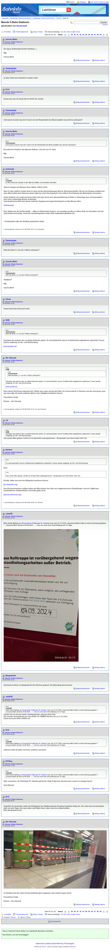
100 (68, 32)
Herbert (9, 450)
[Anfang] (65, 35)
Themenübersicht (22, 32)
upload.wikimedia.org (12, 495)
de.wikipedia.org (10, 485)
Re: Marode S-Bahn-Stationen (13, 42)
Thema (58, 18)
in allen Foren (75, 32)
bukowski (10, 169)
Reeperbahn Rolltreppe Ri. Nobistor (36, 523)
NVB (7, 320)
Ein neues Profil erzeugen (100, 2)
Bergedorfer (11, 676)
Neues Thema (38, 32)
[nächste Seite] (104, 35)
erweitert (105, 24)
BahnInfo (72, 946)
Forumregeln (69, 944)
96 (92, 35)
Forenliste (7, 32)
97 (95, 35)
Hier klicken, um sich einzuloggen (15, 935)
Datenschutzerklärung (54, 944)
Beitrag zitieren (100, 60)
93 (83, 35)
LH (7, 420)
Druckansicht (55, 921)
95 (89, 35)
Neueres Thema (9, 917)
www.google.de (10, 346)
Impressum (40, 944)
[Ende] (107, 35)
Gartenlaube (11, 68)
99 (100, 35)
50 (65, 32)
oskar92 (9, 514)
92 (80, 35)
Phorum (44, 946)
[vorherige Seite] (69, 35)
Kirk (7, 730)
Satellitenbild (9, 205)
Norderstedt (21, 26)
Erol (7, 89)
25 (62, 32)
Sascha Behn (11, 39)
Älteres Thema (25, 917)
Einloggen (82, 2)
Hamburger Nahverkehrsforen (20, 18)
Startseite (5, 18)
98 (98, 35)
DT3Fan (9, 761)
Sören (8, 299)
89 (72, 35)
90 (75, 35)
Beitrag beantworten (83, 60)
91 (77, 35)
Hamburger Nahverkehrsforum (43, 18)
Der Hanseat (11, 358)
